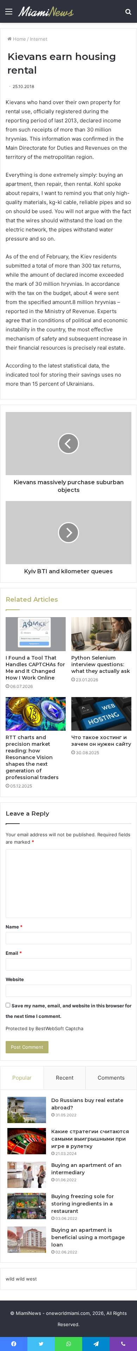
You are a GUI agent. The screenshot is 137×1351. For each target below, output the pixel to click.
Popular (22, 1077)
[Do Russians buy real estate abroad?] (26, 1110)
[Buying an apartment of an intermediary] (26, 1175)
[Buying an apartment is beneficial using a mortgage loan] (26, 1240)
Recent (64, 1077)
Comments (111, 1077)
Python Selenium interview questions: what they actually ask (100, 664)
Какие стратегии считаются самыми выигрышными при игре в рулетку (90, 1138)
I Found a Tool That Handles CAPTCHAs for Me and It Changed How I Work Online (35, 668)
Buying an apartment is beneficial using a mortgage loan (88, 1237)
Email (14, 953)
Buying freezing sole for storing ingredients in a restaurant (82, 1203)
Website (15, 979)
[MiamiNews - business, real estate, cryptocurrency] (46, 11)
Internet (38, 39)
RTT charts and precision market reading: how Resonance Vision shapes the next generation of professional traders (32, 757)
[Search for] (128, 14)
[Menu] (8, 14)
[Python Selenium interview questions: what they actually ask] (101, 634)
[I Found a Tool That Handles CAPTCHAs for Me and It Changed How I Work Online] (36, 634)
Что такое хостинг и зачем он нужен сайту (101, 740)
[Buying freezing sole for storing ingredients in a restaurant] (26, 1206)
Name (14, 927)
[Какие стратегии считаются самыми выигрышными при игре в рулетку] (26, 1141)
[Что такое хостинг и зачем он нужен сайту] (101, 714)
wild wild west (21, 1279)
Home (19, 39)
